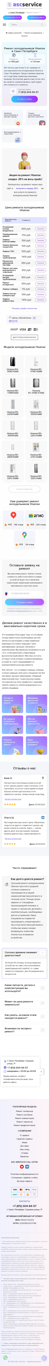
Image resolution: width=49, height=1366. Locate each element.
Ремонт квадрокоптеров (24, 1125)
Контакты (24, 1201)
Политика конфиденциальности (24, 1174)
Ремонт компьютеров (24, 1118)
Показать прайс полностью (24, 308)
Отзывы (24, 1153)
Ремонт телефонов (24, 1111)
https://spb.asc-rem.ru (13, 1349)
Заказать (40, 229)
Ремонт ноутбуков (24, 1115)
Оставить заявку (24, 99)
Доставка (24, 1146)
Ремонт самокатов (25, 1122)
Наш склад (24, 1149)
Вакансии (24, 1156)
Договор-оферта (24, 1181)
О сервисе (24, 1135)
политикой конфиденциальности (19, 611)
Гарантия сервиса (24, 1139)
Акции (24, 1142)
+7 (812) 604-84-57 (37, 17)
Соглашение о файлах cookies (24, 1178)
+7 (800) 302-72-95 (12, 17)
